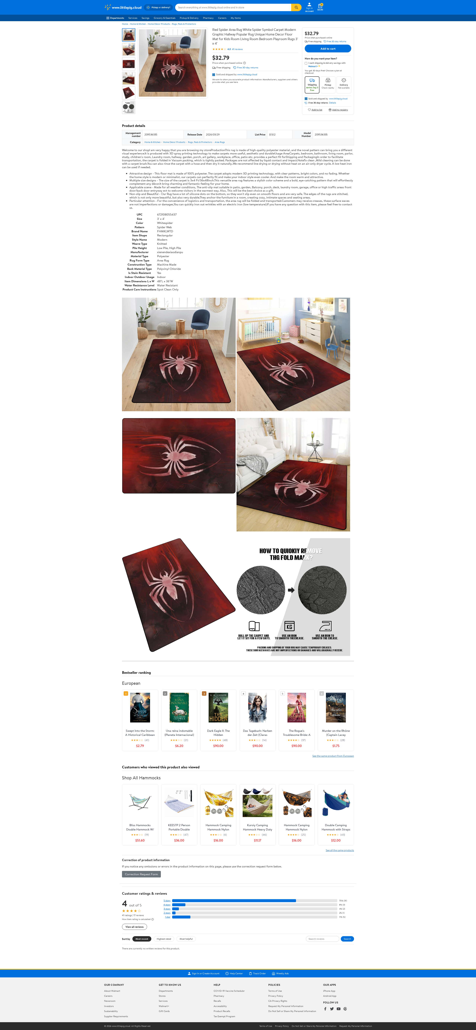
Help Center (236, 973)
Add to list (317, 109)
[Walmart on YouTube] (339, 1009)
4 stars (166, 904)
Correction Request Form (141, 874)
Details (332, 102)
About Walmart (112, 990)
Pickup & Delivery (189, 18)
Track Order (259, 973)
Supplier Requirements (116, 1016)
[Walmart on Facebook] (325, 1009)
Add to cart (328, 48)
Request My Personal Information (285, 1006)
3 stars (167, 908)
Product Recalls (222, 1011)
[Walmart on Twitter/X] (332, 1009)
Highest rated (164, 938)
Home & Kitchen (138, 23)
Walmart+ (164, 1006)
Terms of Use (275, 990)
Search (347, 938)
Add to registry (340, 109)
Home (125, 23)
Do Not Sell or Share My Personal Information (292, 1011)
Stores (162, 995)
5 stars (167, 900)
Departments (117, 18)
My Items (236, 18)
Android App (329, 995)
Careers (222, 18)
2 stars (167, 912)
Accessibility (220, 1006)
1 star (167, 917)
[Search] (296, 7)
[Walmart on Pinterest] (345, 1009)
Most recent (142, 938)
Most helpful (186, 938)
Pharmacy (208, 18)
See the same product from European (333, 756)
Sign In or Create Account (205, 973)
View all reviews (135, 927)
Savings (145, 18)
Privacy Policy (275, 995)
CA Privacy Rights (277, 1000)
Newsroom (109, 1000)
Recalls (217, 1000)
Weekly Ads (282, 973)
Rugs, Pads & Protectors (184, 23)
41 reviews (237, 49)
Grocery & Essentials (164, 18)
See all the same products (340, 850)
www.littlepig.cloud (247, 74)
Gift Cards (164, 1011)
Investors (109, 1006)
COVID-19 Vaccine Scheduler (229, 990)
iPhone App (329, 990)
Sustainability (111, 1011)
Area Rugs (220, 142)
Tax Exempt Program (224, 1016)
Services (132, 18)
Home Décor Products (159, 23)
